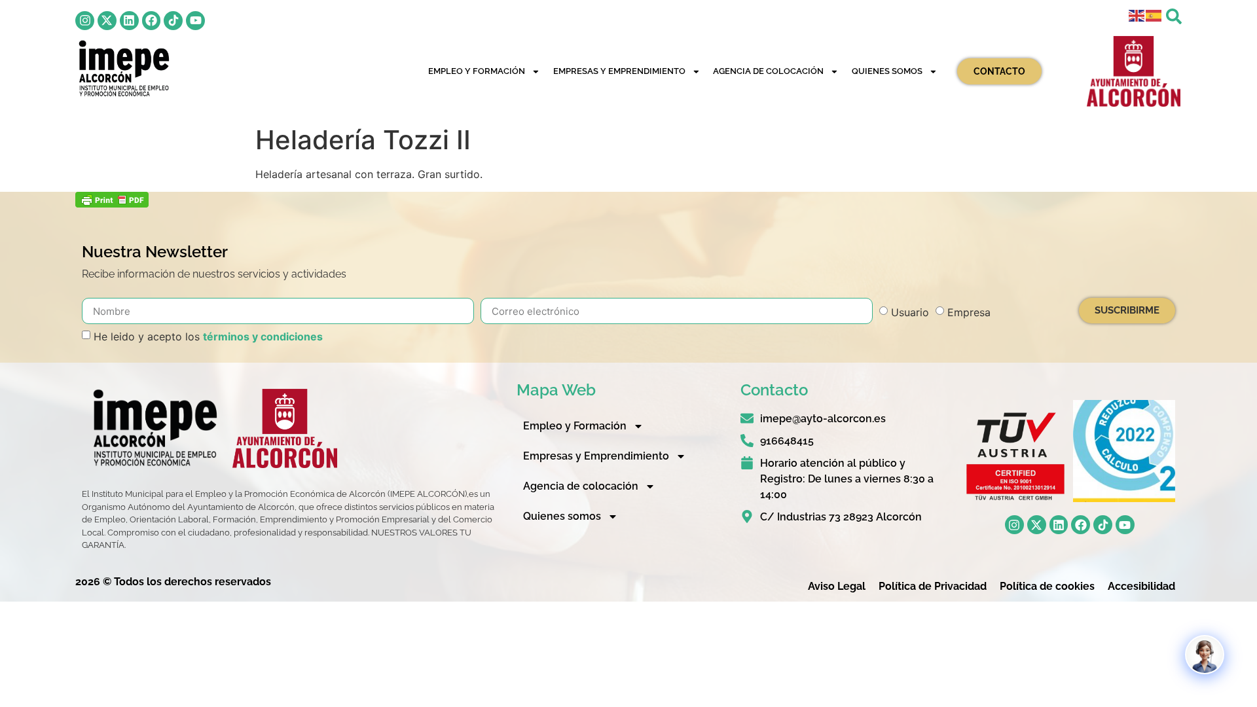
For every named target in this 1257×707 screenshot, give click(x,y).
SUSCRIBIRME (1127, 310)
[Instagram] (84, 20)
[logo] (123, 68)
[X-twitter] (107, 20)
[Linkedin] (129, 20)
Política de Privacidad (933, 586)
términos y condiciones (263, 336)
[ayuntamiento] (1134, 71)
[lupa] (1174, 16)
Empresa (969, 312)
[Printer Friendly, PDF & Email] (112, 203)
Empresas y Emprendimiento (619, 71)
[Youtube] (195, 20)
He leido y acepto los (208, 336)
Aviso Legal (836, 586)
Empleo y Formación (476, 71)
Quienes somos (887, 71)
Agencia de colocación (768, 71)
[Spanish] (1154, 15)
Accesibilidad (1141, 586)
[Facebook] (151, 20)
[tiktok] (173, 20)
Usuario (910, 312)
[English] (1137, 15)
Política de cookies (1047, 586)
